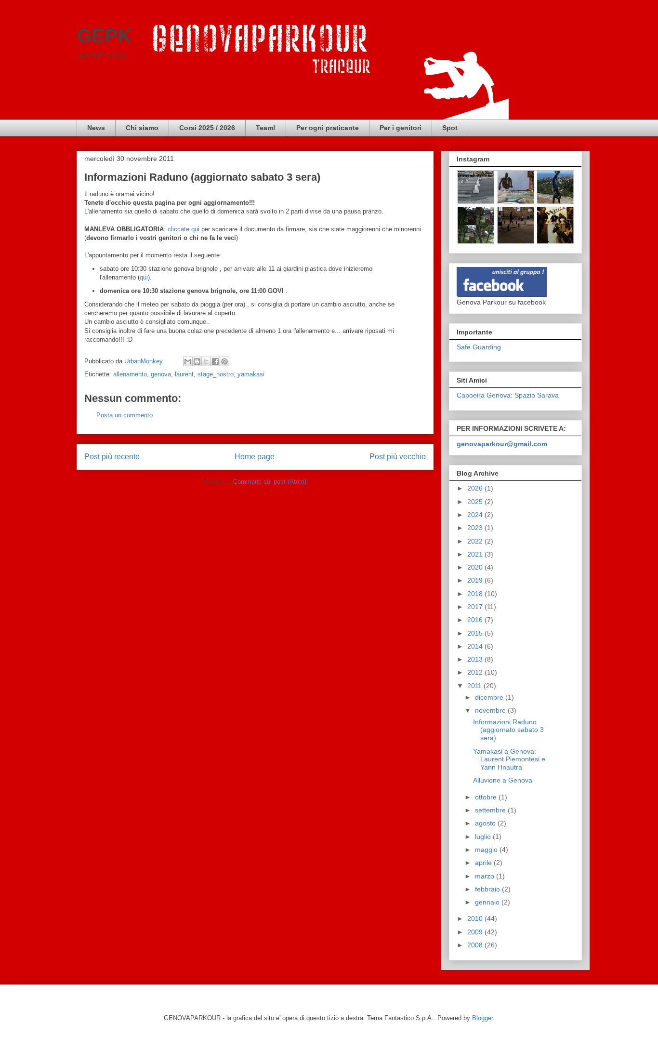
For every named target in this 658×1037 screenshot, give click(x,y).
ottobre (487, 797)
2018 (476, 594)
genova (161, 374)
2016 (476, 620)
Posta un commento (124, 415)
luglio (484, 836)
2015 (476, 633)
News (96, 128)
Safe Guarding (479, 347)
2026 (476, 488)
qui (144, 277)
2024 (476, 514)
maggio (487, 849)
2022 (476, 541)
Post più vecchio (397, 456)
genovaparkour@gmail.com (502, 444)
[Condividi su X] (206, 361)
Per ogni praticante (327, 128)
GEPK (104, 35)
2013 (476, 659)
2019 (476, 580)
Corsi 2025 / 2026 (207, 128)
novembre (491, 710)
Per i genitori (400, 128)
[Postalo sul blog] (197, 361)
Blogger (482, 1018)
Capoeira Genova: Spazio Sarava (508, 395)
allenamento (130, 374)
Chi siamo (142, 128)
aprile (484, 862)
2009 (476, 932)
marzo (485, 876)
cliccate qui (183, 229)
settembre (491, 810)
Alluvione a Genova (502, 780)
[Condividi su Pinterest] (224, 361)
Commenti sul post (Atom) (269, 481)
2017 (476, 607)
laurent (184, 374)
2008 (476, 945)
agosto (486, 823)
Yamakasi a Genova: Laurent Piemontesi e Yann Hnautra (509, 759)
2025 (476, 501)
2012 (476, 672)
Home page (255, 456)
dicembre (490, 697)
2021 (476, 554)
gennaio (488, 902)
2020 (476, 567)
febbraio (488, 889)
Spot (450, 128)
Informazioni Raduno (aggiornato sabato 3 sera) (508, 730)
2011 (475, 686)
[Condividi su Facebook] (215, 361)
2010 (476, 918)
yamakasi (250, 374)
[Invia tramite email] (188, 361)
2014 (476, 646)
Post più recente (112, 456)
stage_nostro (215, 374)
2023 (476, 528)
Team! (266, 128)
